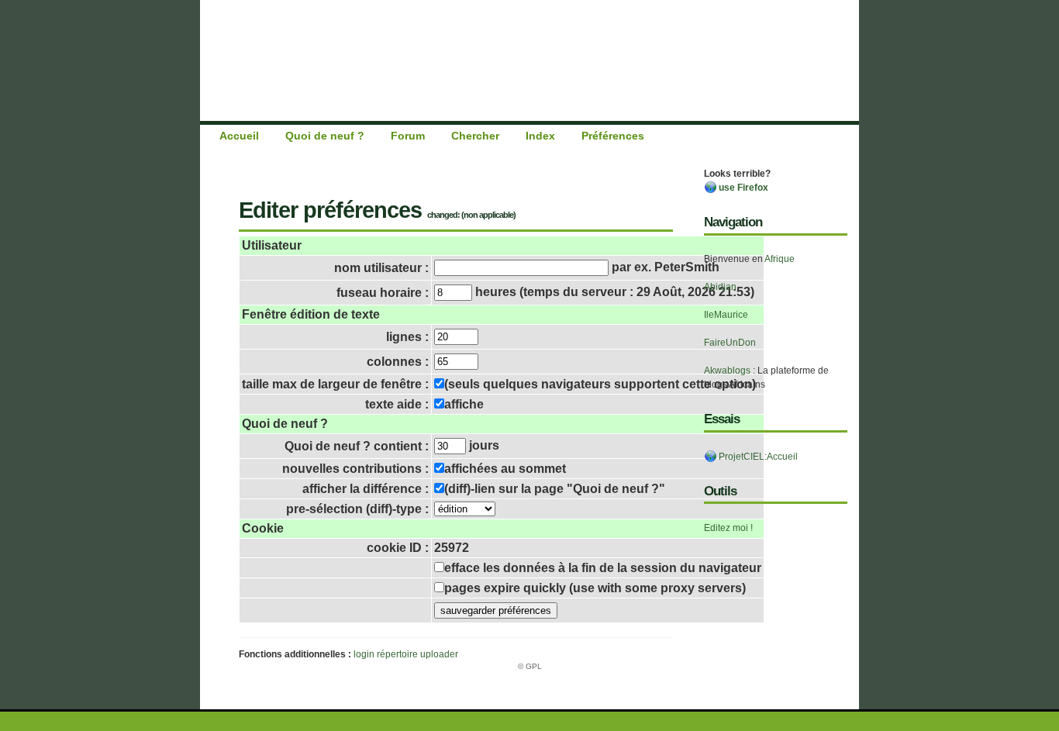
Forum (408, 135)
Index (540, 135)
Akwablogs (727, 370)
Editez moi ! (728, 527)
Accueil (239, 135)
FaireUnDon (730, 342)
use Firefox (742, 187)
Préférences (612, 135)
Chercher (475, 135)
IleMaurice (726, 314)
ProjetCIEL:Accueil (757, 456)
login (364, 654)
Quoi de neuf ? (324, 135)
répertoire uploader (417, 654)
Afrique (779, 258)
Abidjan (720, 286)
